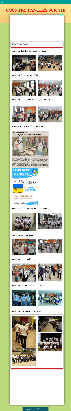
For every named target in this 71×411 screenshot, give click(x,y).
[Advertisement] (37, 29)
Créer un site (40, 409)
